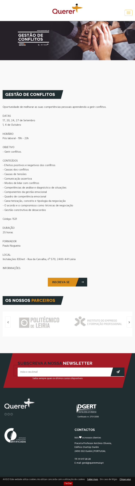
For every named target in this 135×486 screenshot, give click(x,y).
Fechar (68, 483)
